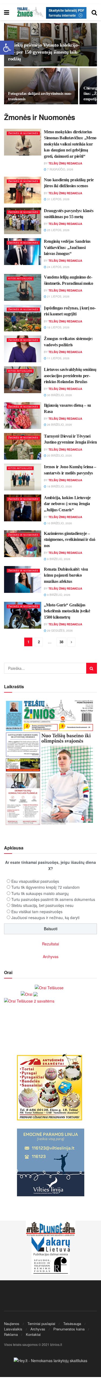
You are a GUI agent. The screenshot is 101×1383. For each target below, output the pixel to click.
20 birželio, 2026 (59, 455)
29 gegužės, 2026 (59, 630)
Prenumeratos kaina (69, 1329)
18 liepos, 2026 (57, 327)
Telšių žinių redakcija (65, 163)
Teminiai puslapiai (41, 1323)
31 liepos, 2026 (57, 199)
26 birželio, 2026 (59, 424)
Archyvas (50, 956)
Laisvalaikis (13, 1329)
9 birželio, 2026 (58, 559)
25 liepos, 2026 (57, 230)
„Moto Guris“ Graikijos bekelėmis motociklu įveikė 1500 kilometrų (67, 611)
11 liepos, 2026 (57, 358)
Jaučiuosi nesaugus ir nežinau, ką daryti (45, 917)
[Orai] (29, 993)
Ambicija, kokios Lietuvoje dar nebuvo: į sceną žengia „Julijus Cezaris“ (67, 503)
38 (61, 641)
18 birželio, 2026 (59, 486)
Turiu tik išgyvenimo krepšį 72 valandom (45, 887)
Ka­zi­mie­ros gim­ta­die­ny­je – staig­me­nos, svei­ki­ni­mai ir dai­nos (70, 539)
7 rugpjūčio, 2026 (59, 169)
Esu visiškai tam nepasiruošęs (36, 911)
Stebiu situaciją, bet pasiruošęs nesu (42, 905)
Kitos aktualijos (20, 278)
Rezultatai (50, 943)
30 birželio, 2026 (59, 395)
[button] (7, 48)
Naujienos (11, 1323)
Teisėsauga (72, 1323)
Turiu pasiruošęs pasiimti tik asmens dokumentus (53, 899)
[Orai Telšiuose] (49, 987)
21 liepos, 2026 (57, 296)
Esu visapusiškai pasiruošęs (35, 881)
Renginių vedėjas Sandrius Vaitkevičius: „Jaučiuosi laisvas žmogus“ (67, 247)
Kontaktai (33, 1334)
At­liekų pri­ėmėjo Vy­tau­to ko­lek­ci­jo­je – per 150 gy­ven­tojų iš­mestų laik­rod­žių (43, 52)
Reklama (11, 1334)
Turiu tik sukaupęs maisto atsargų (40, 893)
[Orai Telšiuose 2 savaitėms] (29, 1000)
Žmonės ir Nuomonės (23, 133)
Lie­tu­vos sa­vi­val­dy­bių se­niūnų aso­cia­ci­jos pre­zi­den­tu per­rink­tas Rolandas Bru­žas (70, 375)
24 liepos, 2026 (57, 267)
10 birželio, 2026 (59, 523)
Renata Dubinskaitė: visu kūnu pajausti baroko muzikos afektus (66, 575)
